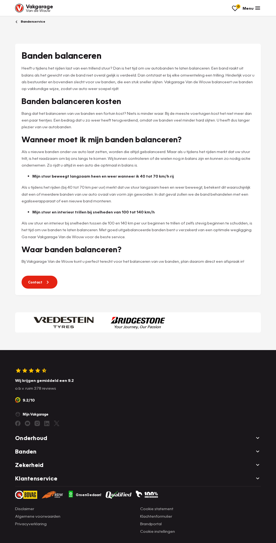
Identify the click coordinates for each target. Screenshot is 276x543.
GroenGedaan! (88, 495)
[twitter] (56, 423)
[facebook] (17, 423)
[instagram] (37, 423)
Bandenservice (32, 21)
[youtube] (27, 423)
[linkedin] (47, 423)
